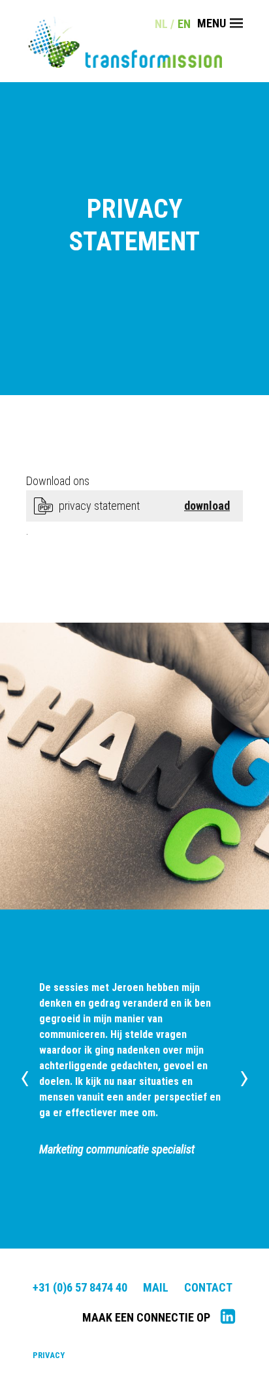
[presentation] (25, 1076)
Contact (208, 1287)
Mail (155, 1287)
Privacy (49, 1355)
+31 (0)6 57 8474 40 (80, 1287)
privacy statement (99, 505)
